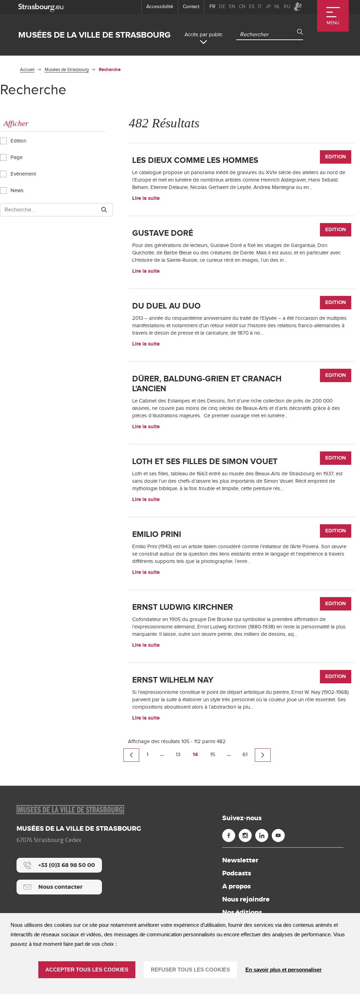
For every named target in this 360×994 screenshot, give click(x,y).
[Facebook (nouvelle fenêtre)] (228, 835)
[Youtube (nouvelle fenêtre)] (278, 835)
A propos (236, 886)
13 (178, 755)
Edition (17, 141)
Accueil (27, 69)
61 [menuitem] (245, 755)
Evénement (22, 174)
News (16, 191)
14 (195, 754)
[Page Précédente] (131, 755)
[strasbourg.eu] (40, 7)
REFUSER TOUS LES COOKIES (190, 970)
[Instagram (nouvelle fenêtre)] (245, 835)
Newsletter (240, 860)
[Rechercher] (104, 209)
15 (212, 755)
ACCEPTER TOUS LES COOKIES (86, 970)
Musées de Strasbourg (67, 69)
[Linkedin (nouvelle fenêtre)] (261, 835)
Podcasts (236, 873)
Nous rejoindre (246, 899)
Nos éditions (242, 912)
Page (15, 157)
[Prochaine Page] (263, 755)
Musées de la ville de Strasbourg (94, 35)
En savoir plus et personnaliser (283, 970)
